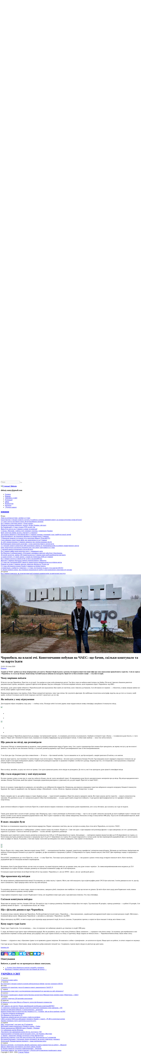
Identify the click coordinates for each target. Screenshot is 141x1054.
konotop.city (5, 947)
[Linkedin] (13, 954)
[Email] (31, 954)
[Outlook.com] (39, 954)
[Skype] (24, 954)
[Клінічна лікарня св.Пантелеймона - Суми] (70, 16)
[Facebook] (2, 954)
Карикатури (9, 503)
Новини (8, 496)
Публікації (8, 500)
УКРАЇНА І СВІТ (11, 498)
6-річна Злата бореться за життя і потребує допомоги (24, 967)
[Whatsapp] (17, 954)
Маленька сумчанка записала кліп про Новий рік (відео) (26, 969)
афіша (7, 502)
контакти (8, 505)
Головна (8, 494)
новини (5, 511)
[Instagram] (6, 954)
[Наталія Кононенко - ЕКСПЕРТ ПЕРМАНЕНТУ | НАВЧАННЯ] (70, 63)
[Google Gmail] (42, 954)
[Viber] (28, 954)
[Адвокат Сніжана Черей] (70, 31)
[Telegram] (21, 954)
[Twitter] (10, 954)
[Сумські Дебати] (9, 486)
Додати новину (11, 507)
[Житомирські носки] (70, 47)
